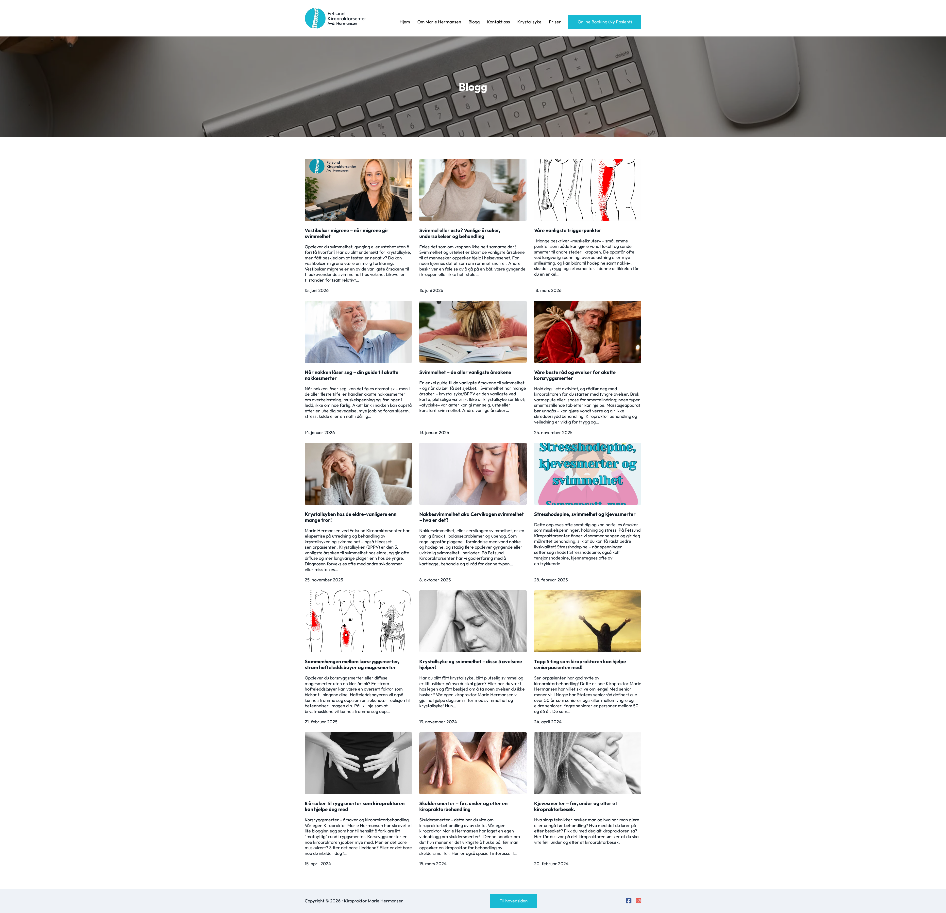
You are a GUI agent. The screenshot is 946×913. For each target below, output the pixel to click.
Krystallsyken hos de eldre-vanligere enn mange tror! (350, 517)
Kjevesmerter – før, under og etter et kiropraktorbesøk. (575, 806)
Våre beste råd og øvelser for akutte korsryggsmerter (575, 375)
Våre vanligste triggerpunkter (567, 230)
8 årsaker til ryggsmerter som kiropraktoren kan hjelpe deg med (355, 806)
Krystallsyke (529, 22)
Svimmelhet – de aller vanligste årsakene (465, 372)
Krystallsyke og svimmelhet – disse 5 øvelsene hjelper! (470, 664)
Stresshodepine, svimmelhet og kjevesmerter (585, 514)
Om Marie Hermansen (439, 22)
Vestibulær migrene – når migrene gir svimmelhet (347, 233)
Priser (555, 22)
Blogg (474, 22)
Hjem (405, 22)
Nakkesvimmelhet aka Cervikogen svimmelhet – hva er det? (471, 517)
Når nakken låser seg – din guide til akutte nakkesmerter (351, 375)
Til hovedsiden (514, 901)
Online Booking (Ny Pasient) (605, 22)
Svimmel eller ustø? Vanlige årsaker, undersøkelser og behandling (459, 233)
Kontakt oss (498, 22)
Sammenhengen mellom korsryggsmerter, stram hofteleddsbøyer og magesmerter (352, 664)
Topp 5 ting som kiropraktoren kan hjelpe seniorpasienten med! (580, 664)
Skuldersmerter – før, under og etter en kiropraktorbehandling (463, 806)
